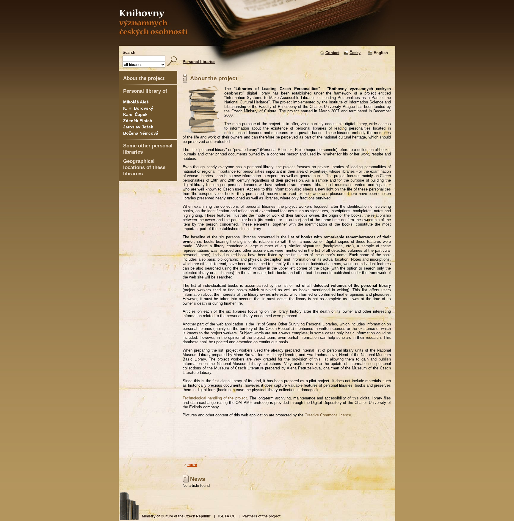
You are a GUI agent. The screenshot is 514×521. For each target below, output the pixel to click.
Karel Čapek (135, 114)
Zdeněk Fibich (137, 120)
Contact (332, 53)
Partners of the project (261, 516)
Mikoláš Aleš (136, 102)
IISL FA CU (227, 516)
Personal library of (145, 91)
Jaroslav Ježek (138, 127)
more (192, 464)
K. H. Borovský (138, 108)
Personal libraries (199, 61)
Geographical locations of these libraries (144, 167)
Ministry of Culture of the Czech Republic (176, 516)
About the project (143, 78)
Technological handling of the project (215, 398)
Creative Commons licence (328, 415)
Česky (355, 53)
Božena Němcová (140, 133)
